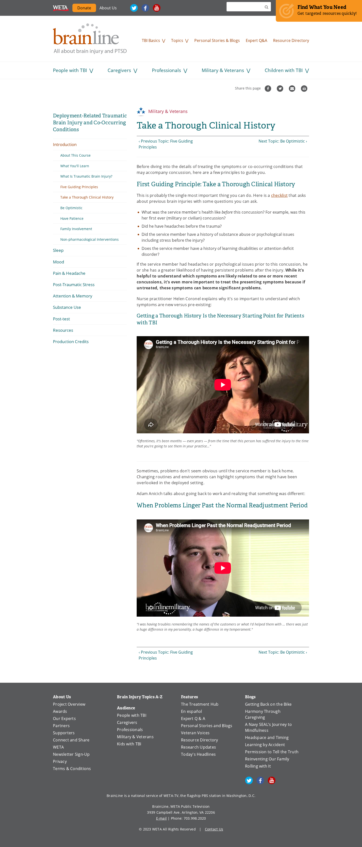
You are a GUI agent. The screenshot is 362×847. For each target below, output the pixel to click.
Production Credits (71, 341)
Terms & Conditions (72, 768)
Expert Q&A (256, 40)
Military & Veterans (223, 70)
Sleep (58, 250)
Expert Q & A (193, 718)
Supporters (64, 733)
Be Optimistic (71, 207)
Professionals (166, 70)
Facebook (145, 8)
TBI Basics (151, 40)
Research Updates (198, 747)
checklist (279, 195)
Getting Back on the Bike (268, 704)
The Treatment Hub (199, 704)
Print (304, 88)
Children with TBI (284, 70)
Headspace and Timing (267, 737)
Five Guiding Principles (79, 186)
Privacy (60, 761)
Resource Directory (291, 40)
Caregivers (119, 70)
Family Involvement (76, 228)
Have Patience (71, 218)
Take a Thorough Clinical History (87, 197)
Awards (60, 711)
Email (292, 88)
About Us (108, 8)
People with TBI (70, 70)
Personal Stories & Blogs (217, 40)
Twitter (134, 8)
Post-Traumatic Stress (74, 284)
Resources (63, 330)
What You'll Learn (74, 166)
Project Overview (69, 704)
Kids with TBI (129, 744)
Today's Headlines (198, 754)
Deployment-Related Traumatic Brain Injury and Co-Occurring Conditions (90, 123)
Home (90, 38)
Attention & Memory (72, 296)
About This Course (75, 155)
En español (191, 711)
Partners (61, 725)
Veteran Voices (195, 733)
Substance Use (67, 307)
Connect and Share (71, 740)
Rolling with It (258, 766)
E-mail (161, 818)
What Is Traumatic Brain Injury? (86, 176)
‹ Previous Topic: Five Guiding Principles (166, 144)
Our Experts (64, 718)
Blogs (250, 697)
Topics (177, 40)
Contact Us (214, 829)
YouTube (157, 8)
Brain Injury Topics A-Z (140, 697)
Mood (58, 262)
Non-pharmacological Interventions (89, 239)
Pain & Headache (69, 273)
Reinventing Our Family (267, 759)
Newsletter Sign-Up (71, 754)
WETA (61, 7)
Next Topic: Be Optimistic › (283, 141)
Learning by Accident (265, 744)
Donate (86, 8)
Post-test (61, 319)
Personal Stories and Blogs (206, 725)
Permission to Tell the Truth (271, 752)
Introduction (65, 144)
